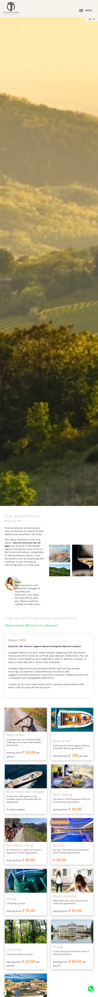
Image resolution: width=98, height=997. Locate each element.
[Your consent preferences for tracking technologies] (4, 993)
